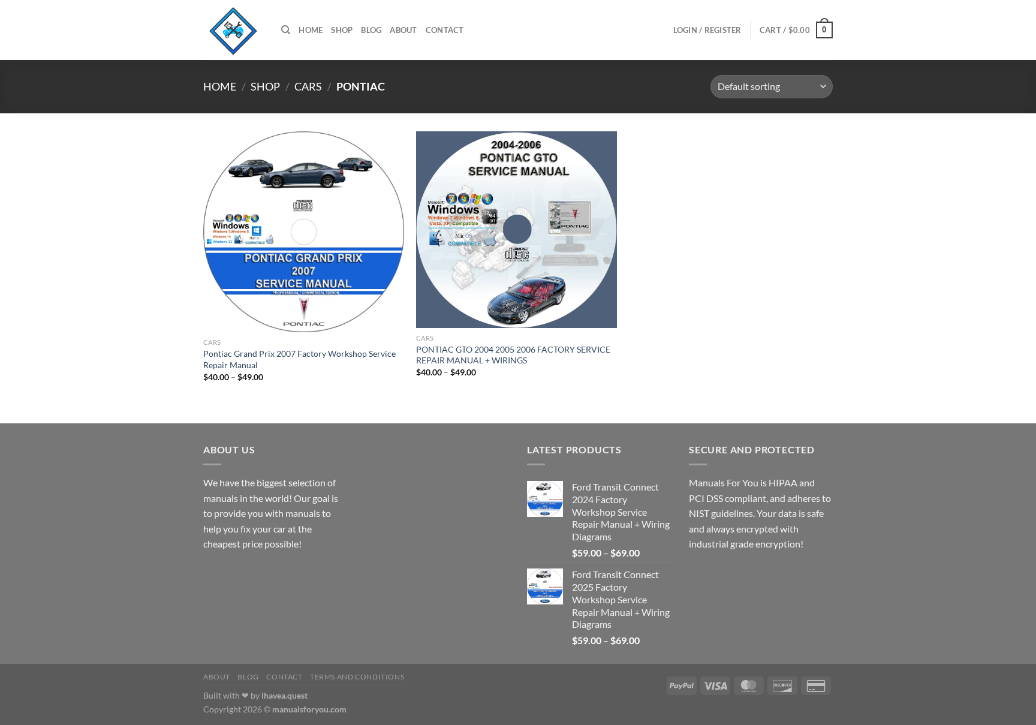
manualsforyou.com (309, 709)
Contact (445, 30)
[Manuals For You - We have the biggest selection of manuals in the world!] (233, 30)
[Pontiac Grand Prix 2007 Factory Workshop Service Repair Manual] (303, 231)
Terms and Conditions (357, 676)
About (403, 30)
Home (311, 30)
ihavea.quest (284, 695)
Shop (342, 30)
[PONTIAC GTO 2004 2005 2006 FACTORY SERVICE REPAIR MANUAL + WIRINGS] (516, 229)
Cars (308, 86)
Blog (371, 30)
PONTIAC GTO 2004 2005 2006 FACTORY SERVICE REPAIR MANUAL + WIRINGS (513, 355)
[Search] (285, 30)
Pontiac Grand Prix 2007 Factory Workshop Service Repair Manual (299, 359)
